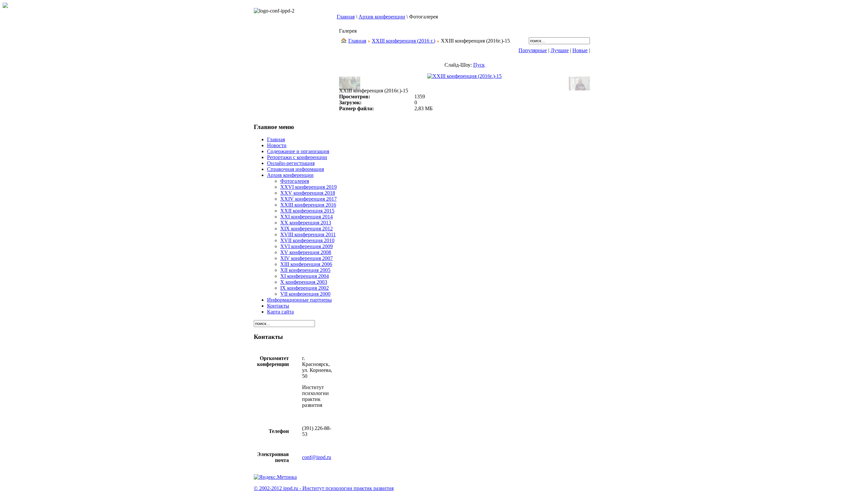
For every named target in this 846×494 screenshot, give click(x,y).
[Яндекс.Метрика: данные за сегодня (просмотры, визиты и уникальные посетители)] (275, 477)
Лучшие (560, 50)
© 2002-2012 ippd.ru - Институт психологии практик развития (324, 488)
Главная (346, 16)
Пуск (479, 65)
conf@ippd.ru (316, 457)
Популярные (533, 50)
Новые (580, 50)
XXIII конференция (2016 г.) (403, 41)
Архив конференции (382, 16)
